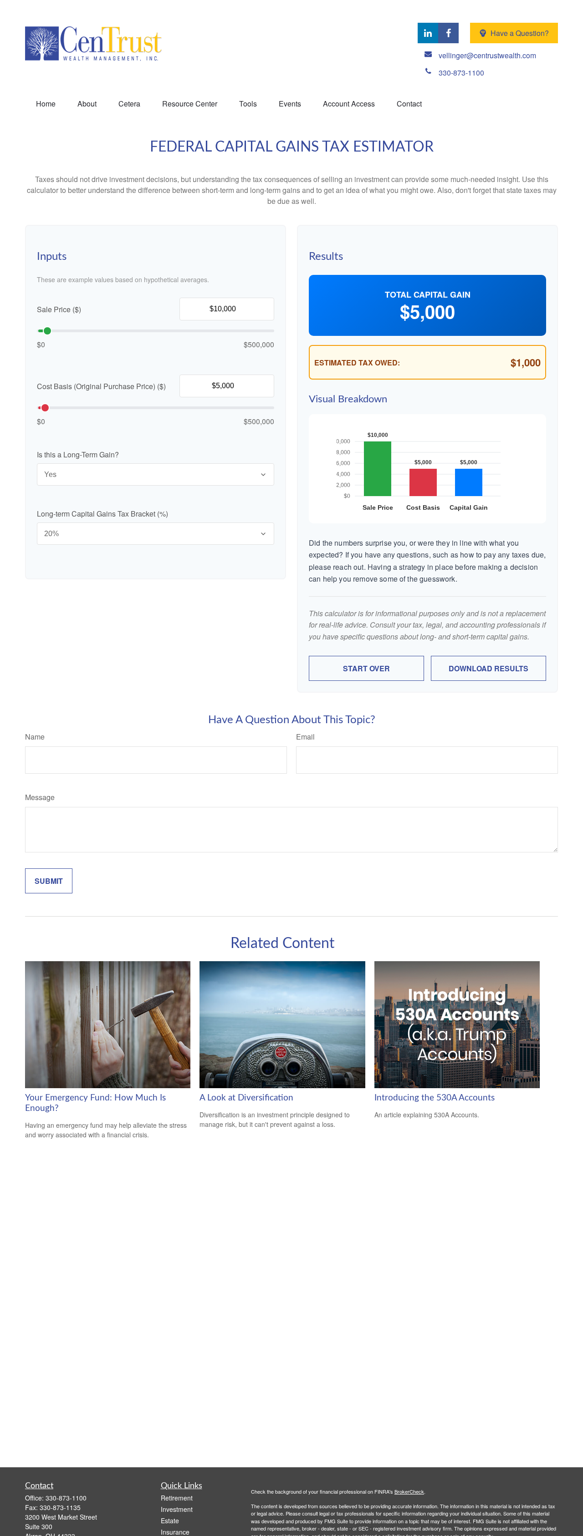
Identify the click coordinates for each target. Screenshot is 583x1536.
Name (35, 736)
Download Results (488, 668)
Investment (177, 1509)
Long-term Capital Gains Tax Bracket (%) (102, 513)
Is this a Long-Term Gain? (78, 454)
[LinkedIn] (428, 33)
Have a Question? (520, 33)
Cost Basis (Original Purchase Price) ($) (101, 386)
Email (305, 736)
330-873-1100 (66, 1497)
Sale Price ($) (59, 309)
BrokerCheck (409, 1491)
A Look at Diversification (246, 1098)
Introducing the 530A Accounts (434, 1098)
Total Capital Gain (427, 294)
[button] (45, 103)
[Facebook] (448, 33)
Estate (170, 1520)
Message (40, 797)
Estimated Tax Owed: (357, 362)
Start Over (366, 668)
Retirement (177, 1497)
